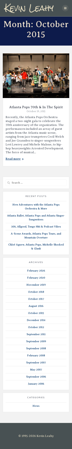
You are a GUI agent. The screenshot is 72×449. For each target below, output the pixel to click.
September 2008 (36, 348)
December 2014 (36, 320)
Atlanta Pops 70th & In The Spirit (36, 107)
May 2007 (36, 369)
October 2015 (36, 313)
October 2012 (36, 327)
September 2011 (36, 334)
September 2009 (36, 341)
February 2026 (36, 270)
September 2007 (36, 362)
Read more (13, 159)
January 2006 (36, 383)
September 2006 (36, 376)
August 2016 (36, 306)
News (36, 406)
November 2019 (36, 284)
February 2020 (36, 277)
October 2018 (36, 292)
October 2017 (36, 299)
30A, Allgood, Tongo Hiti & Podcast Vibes (36, 226)
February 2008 (36, 355)
